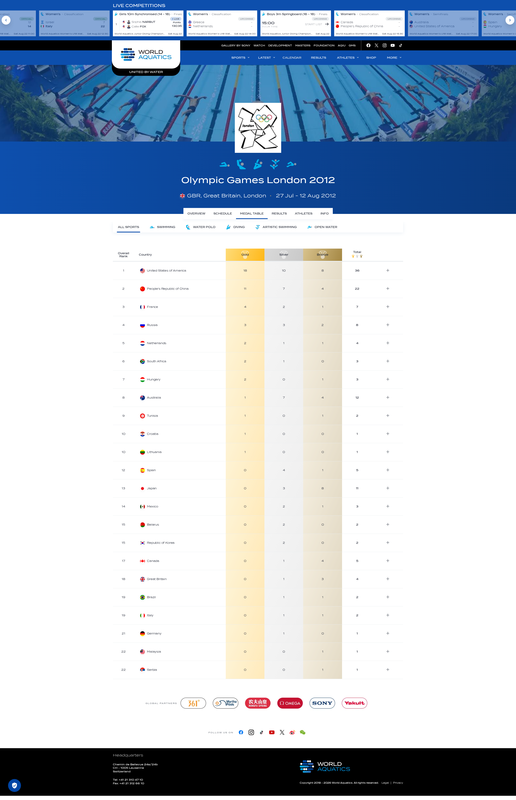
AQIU (341, 45)
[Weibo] (292, 732)
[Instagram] (251, 732)
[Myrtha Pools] (225, 703)
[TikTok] (261, 732)
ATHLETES (346, 57)
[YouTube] (272, 732)
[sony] (322, 703)
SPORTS (238, 57)
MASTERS (302, 45)
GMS (352, 45)
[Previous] (6, 20)
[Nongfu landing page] (258, 703)
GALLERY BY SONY (235, 45)
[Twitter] (282, 732)
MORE (392, 57)
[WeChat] (303, 732)
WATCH (259, 45)
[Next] (510, 20)
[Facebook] (241, 732)
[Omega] (290, 703)
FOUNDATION (324, 45)
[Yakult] (354, 703)
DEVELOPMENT (280, 45)
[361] (193, 703)
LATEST (264, 57)
